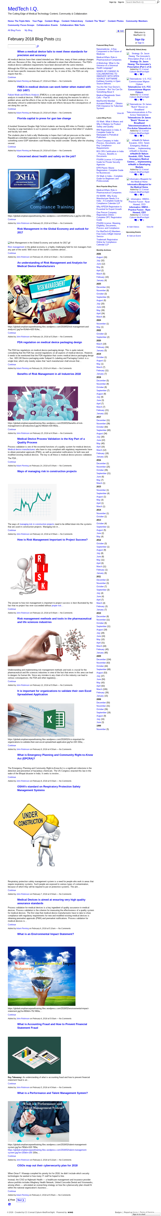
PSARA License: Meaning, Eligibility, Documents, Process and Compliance (109, 225)
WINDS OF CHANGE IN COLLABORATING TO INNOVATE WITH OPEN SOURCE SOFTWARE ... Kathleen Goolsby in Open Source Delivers (108, 77)
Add (122, 31)
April (99, 270)
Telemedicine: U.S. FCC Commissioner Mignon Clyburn (139, 89)
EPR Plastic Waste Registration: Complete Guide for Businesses (110, 170)
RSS (9, 1204)
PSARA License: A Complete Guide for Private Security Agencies (110, 162)
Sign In (121, 2)
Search (158, 2)
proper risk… (57, 605)
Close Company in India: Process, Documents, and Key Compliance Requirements (108, 144)
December (101, 287)
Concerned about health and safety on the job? (46, 156)
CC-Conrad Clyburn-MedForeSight (139, 70)
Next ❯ (20, 1200)
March (99, 274)
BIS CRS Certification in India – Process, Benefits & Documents (110, 153)
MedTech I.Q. (23, 9)
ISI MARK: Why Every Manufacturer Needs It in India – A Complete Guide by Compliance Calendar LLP (109, 200)
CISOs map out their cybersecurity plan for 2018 (47, 1165)
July (98, 260)
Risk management (16, 247)
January (100, 280)
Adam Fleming (22, 81)
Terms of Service (147, 1212)
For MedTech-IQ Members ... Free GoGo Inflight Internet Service (110, 233)
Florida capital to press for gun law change (44, 118)
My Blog (28, 30)
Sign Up (112, 2)
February (101, 277)
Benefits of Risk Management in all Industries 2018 (49, 373)
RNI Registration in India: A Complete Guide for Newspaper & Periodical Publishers (109, 133)
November (101, 290)
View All (120, 113)
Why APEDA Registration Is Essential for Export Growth (109, 207)
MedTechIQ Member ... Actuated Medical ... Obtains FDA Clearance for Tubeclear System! (110, 104)
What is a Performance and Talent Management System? (52, 1093)
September (101, 297)
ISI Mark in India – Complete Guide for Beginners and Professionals (110, 178)
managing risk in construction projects (37, 524)
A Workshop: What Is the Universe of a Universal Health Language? (108, 65)
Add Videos (134, 227)
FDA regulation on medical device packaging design (49, 342)
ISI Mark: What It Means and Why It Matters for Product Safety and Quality (110, 124)
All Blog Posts (14, 30)
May (98, 267)
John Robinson (23, 223)
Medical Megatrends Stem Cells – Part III (108, 96)
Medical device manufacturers (21, 449)
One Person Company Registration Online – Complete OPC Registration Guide (109, 216)
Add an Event (135, 236)
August (100, 257)
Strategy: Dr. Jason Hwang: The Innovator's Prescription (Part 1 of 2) (139, 64)
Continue (12, 77)
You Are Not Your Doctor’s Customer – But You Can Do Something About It (109, 89)
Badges (118, 1212)
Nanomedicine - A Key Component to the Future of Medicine (109, 51)
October (100, 294)
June (99, 264)
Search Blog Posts (37, 46)
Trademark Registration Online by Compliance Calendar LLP (107, 242)
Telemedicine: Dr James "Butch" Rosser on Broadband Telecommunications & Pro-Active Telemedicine (139, 123)
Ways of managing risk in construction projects (47, 471)
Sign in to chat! (139, 1214)
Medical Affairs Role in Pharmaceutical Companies (109, 58)
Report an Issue (131, 1212)
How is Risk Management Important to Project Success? (52, 539)
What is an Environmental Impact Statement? (45, 934)
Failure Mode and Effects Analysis (23, 95)
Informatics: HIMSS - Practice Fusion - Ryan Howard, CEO (139, 210)
